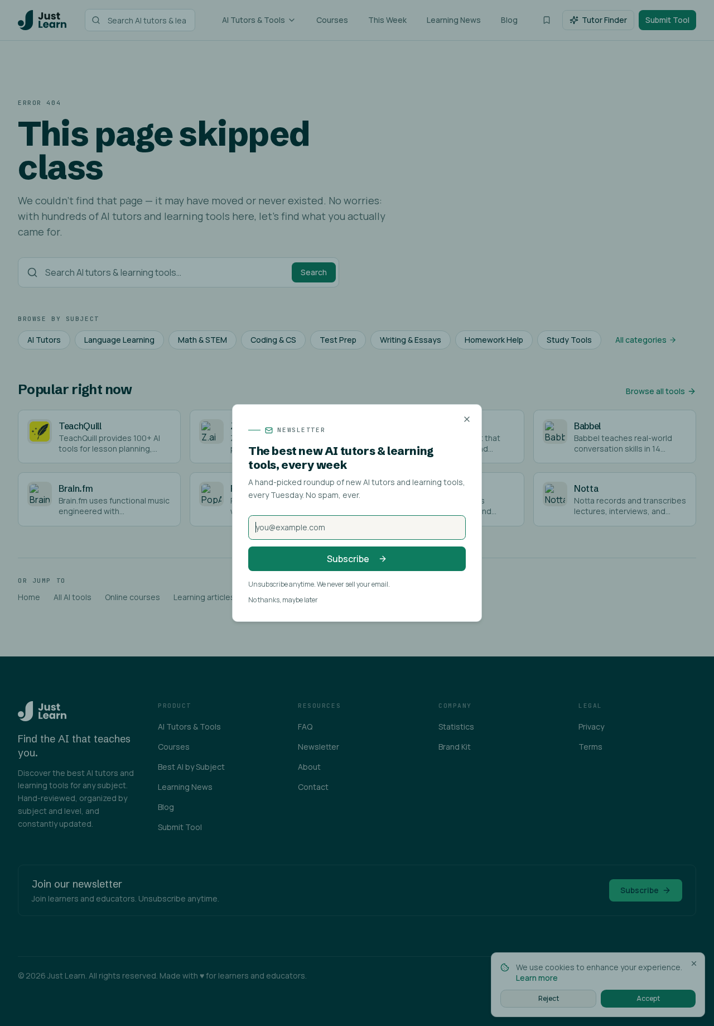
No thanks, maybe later (283, 600)
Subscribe (348, 559)
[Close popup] (467, 419)
